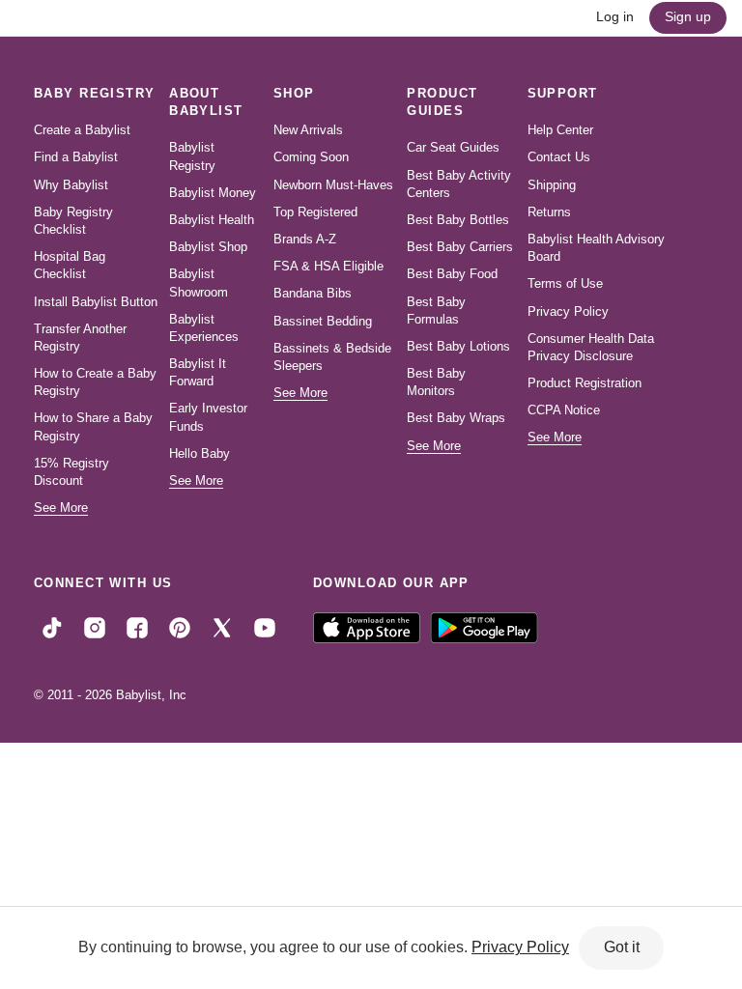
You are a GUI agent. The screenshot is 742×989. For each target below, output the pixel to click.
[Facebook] (137, 626)
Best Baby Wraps (456, 417)
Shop (294, 93)
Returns (549, 212)
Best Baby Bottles (458, 219)
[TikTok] (52, 626)
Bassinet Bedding (322, 321)
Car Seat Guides (453, 147)
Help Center (560, 130)
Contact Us (559, 157)
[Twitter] (222, 626)
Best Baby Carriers (460, 247)
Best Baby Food (452, 274)
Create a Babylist (82, 130)
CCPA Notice (564, 410)
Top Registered (315, 212)
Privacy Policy (568, 311)
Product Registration (585, 383)
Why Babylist (71, 185)
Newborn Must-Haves (333, 185)
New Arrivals (308, 130)
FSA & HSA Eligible (328, 266)
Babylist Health (211, 219)
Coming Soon (311, 157)
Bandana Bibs (312, 293)
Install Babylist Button (95, 302)
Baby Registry (95, 93)
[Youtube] (264, 626)
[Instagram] (94, 626)
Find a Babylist (76, 157)
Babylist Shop (208, 247)
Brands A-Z (304, 239)
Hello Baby (199, 453)
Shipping (552, 185)
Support (563, 93)
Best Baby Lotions (458, 346)
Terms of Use (565, 283)
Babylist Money (212, 192)
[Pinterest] (179, 626)
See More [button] (61, 507)
